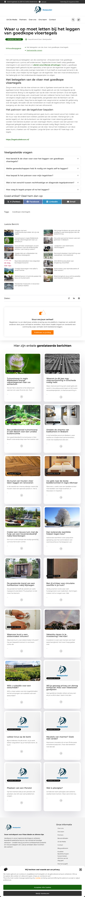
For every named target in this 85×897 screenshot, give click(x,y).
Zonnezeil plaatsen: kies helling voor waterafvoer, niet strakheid (67, 254)
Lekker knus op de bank (19, 737)
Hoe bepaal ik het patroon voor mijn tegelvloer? (42, 175)
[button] (80, 869)
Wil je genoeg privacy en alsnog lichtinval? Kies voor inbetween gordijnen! (62, 688)
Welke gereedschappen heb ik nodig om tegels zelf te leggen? (42, 168)
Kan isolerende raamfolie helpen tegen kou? (58, 533)
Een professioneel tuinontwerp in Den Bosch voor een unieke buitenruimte (22, 432)
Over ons (32, 20)
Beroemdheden (63, 838)
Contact (52, 20)
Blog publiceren (63, 848)
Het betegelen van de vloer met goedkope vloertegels (47, 47)
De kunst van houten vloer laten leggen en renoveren (20, 482)
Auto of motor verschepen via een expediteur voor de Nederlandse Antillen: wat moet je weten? (27, 247)
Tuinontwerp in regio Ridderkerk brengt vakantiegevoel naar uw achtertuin (26, 239)
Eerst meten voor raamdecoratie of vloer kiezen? (66, 269)
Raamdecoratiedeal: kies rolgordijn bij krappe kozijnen (27, 262)
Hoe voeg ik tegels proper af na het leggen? (42, 189)
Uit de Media (62, 841)
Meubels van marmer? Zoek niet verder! (60, 738)
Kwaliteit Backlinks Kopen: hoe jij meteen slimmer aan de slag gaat (63, 856)
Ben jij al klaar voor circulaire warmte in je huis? (60, 584)
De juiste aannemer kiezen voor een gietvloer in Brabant (67, 239)
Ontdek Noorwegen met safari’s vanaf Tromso (26, 269)
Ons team (43, 20)
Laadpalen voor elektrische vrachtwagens (64, 246)
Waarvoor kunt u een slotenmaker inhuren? (18, 635)
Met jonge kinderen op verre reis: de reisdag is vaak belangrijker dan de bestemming (67, 232)
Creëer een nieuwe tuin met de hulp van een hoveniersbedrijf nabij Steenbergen (22, 534)
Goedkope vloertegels (21, 212)
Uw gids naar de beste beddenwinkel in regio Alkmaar (62, 482)
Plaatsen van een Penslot (19, 788)
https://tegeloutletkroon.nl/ (17, 139)
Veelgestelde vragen (34, 50)
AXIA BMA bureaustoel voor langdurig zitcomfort (64, 262)
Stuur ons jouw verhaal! (42, 319)
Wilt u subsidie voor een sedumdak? (19, 687)
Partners (23, 20)
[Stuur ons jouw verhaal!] (42, 312)
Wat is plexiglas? (54, 788)
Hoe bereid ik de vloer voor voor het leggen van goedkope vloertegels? (42, 160)
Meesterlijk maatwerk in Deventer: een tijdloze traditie (27, 284)
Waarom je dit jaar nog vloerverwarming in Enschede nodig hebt (61, 380)
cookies (38, 878)
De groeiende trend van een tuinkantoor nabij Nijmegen (21, 584)
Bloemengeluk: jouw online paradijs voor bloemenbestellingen (67, 277)
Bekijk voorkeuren (42, 893)
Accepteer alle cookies (42, 887)
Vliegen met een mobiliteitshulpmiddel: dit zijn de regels (27, 232)
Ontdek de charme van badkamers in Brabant (57, 431)
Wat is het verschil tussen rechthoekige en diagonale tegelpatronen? (42, 182)
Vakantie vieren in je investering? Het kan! (57, 635)
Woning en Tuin (14, 39)
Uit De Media (11, 20)
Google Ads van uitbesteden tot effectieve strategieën (26, 254)
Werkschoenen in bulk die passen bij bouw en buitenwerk (28, 277)
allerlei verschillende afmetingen (47, 65)
